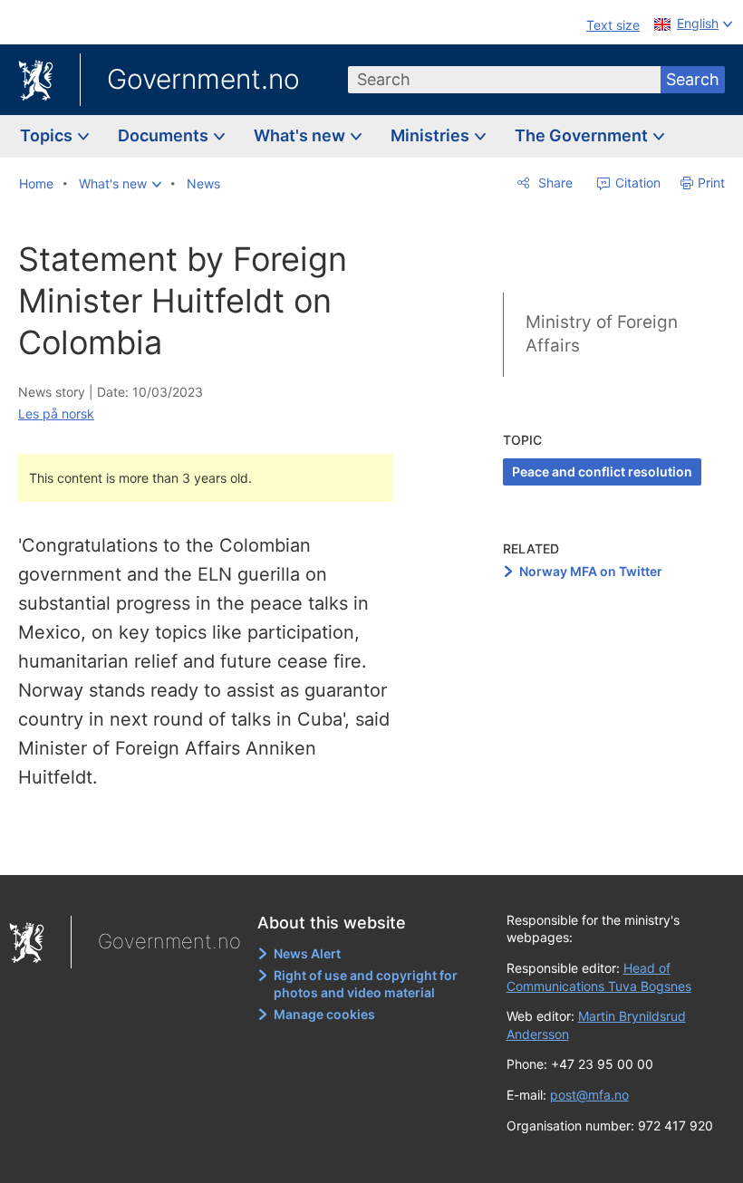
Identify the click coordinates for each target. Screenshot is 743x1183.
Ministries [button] (432, 135)
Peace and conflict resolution (602, 471)
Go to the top (217, 848)
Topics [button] (48, 135)
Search (692, 79)
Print (711, 182)
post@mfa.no (589, 1094)
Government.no (203, 79)
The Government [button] (583, 135)
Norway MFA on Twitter (590, 571)
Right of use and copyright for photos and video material (366, 984)
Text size (613, 25)
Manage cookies (324, 1014)
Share (554, 182)
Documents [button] (165, 135)
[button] (120, 184)
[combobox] (504, 79)
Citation (636, 182)
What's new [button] (301, 135)
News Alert (307, 953)
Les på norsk (56, 413)
